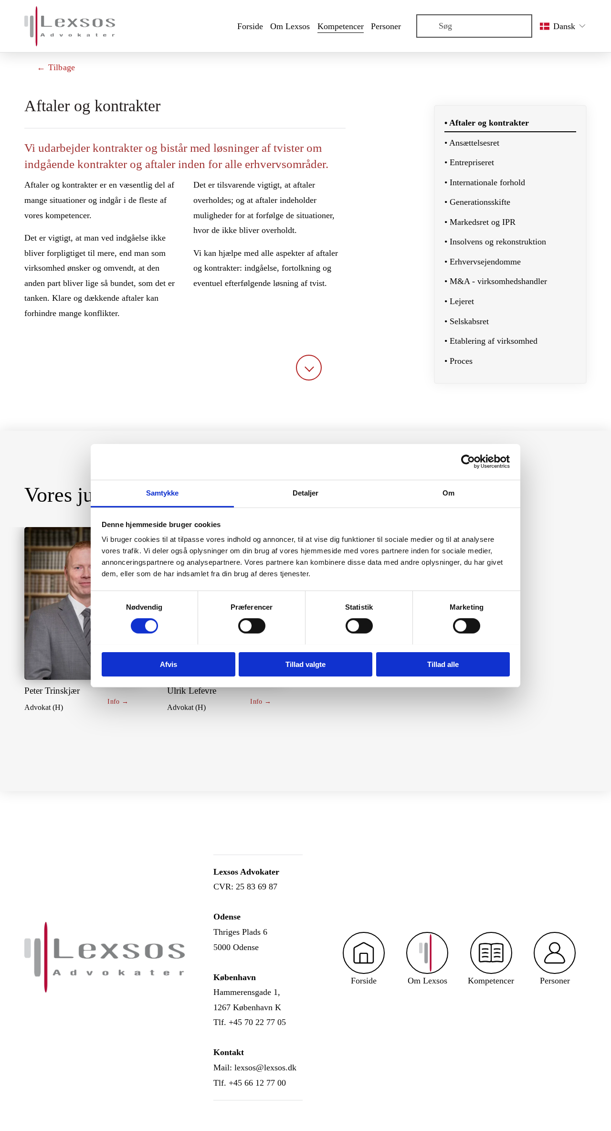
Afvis (168, 664)
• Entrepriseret (469, 162)
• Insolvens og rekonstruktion (495, 241)
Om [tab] (448, 492)
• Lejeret (459, 301)
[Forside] (364, 953)
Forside (250, 26)
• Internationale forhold (484, 182)
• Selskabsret (466, 321)
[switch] (251, 626)
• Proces (458, 361)
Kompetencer (340, 26)
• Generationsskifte (477, 202)
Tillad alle (443, 664)
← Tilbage (56, 67)
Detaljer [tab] (306, 492)
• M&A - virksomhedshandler (495, 281)
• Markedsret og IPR (480, 222)
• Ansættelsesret (471, 143)
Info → (117, 701)
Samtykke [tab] (162, 492)
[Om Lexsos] (427, 953)
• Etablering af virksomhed (490, 341)
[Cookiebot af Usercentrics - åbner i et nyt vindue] (468, 462)
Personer (386, 26)
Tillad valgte (305, 664)
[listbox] (563, 26)
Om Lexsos (290, 26)
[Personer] (555, 953)
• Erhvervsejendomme (482, 261)
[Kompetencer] (491, 953)
